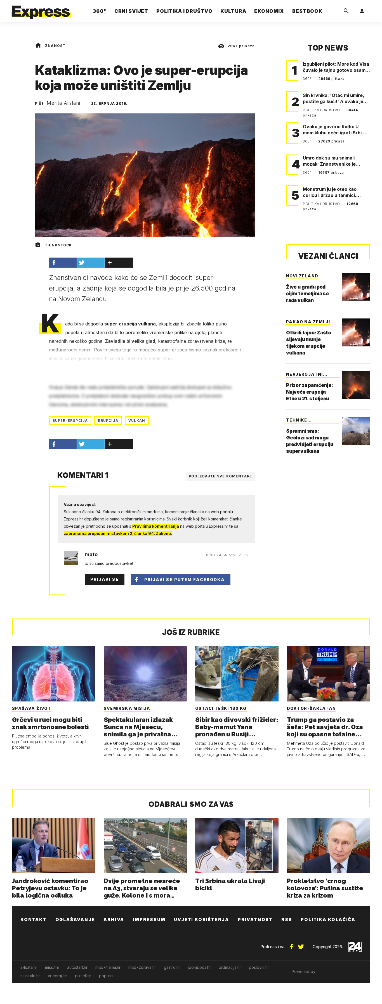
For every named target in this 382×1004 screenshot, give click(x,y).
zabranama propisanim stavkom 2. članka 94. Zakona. (118, 533)
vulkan (136, 420)
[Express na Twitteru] (301, 944)
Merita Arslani (63, 103)
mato (91, 554)
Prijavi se (104, 579)
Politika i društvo (322, 110)
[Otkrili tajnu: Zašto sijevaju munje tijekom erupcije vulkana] (356, 332)
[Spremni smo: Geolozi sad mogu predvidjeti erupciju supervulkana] (356, 431)
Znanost (55, 46)
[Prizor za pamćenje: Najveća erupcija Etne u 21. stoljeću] (356, 385)
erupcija (108, 420)
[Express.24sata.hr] (41, 9)
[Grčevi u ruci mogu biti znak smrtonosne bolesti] (53, 673)
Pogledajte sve (220, 476)
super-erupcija (70, 420)
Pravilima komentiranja (155, 526)
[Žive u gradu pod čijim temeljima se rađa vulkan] (356, 287)
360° (308, 79)
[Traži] (346, 11)
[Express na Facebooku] (291, 944)
